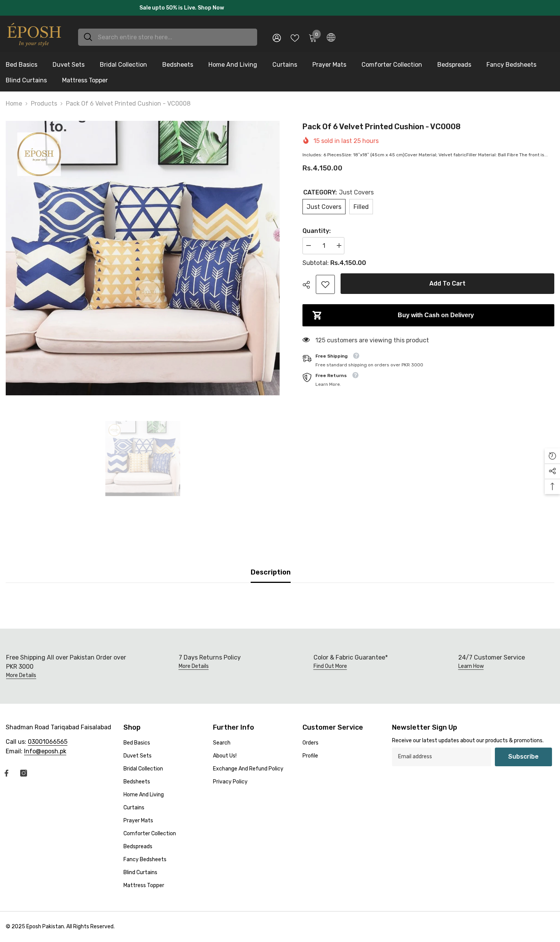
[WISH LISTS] (295, 33)
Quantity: (316, 227)
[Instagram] (23, 769)
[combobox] (174, 33)
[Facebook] (6, 769)
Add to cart (449, 279)
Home (14, 100)
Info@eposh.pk (45, 747)
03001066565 (47, 737)
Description (271, 568)
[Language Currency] (331, 33)
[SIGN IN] (276, 33)
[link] (325, 280)
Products (44, 100)
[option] (143, 254)
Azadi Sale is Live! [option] (280, 6)
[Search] (167, 33)
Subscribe (523, 752)
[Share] (309, 281)
